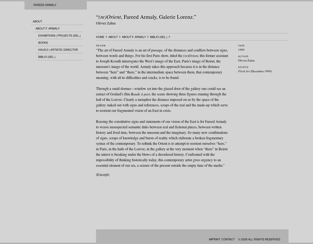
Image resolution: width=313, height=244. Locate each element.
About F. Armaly (48, 28)
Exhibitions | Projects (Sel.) (59, 35)
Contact (228, 239)
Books (43, 42)
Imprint (214, 239)
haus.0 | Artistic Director (58, 49)
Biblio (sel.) (46, 57)
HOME (100, 37)
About (37, 21)
